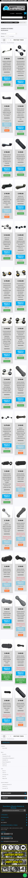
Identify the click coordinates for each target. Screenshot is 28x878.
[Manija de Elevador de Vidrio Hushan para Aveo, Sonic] (7, 645)
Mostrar (3, 36)
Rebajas (5, 798)
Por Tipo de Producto (8, 22)
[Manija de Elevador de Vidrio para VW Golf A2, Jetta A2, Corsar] (7, 98)
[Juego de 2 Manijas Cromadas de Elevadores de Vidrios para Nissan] (7, 227)
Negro (4, 778)
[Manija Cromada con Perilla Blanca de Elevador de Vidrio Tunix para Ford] (7, 512)
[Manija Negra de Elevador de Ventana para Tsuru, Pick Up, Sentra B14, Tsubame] (21, 371)
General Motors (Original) (8, 758)
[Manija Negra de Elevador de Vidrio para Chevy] (21, 692)
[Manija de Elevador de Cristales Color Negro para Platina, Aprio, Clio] (7, 186)
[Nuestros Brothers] (14, 854)
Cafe (4, 772)
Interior (16, 22)
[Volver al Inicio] (2, 22)
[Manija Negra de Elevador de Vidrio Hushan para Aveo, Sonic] (7, 692)
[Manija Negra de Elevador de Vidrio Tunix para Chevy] (21, 463)
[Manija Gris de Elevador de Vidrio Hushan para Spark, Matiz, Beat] (21, 601)
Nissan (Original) (6, 762)
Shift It (4, 765)
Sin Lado (5, 788)
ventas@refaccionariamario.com (10, 841)
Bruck (4, 754)
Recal (4, 763)
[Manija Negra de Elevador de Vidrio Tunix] (21, 558)
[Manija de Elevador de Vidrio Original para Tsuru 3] (21, 186)
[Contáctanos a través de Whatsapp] (25, 875)
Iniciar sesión (19, 13)
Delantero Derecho (7, 784)
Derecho (4, 786)
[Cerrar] (27, 873)
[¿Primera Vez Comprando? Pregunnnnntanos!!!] (14, 0)
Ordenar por (3, 33)
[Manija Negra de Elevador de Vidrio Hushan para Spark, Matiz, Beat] (21, 645)
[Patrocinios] (14, 869)
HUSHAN (5, 760)
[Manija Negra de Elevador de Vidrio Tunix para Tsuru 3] (7, 558)
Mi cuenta (4, 822)
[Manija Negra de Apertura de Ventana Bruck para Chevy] (21, 144)
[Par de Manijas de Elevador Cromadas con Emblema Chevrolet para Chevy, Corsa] (7, 417)
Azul (4, 770)
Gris (4, 776)
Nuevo (4, 748)
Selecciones (6, 793)
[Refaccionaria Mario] (14, 8)
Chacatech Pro (6, 756)
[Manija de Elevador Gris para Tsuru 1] (7, 601)
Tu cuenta (12, 13)
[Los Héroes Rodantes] (14, 862)
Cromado (5, 774)
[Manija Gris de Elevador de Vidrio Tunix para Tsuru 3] (21, 512)
